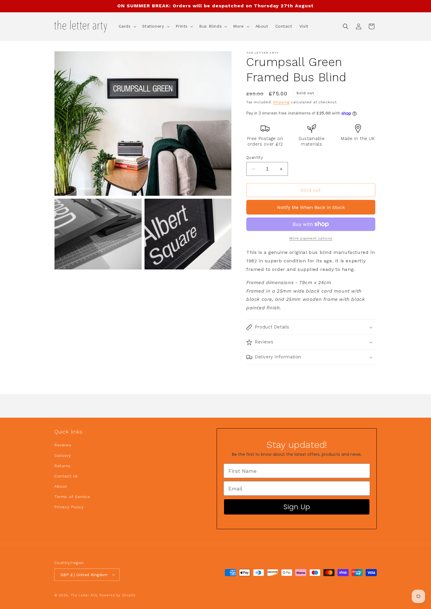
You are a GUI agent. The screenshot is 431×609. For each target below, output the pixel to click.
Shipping (281, 102)
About (60, 486)
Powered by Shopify (117, 595)
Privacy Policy (69, 507)
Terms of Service (72, 496)
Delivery (62, 455)
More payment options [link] (310, 238)
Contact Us (66, 476)
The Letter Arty (84, 595)
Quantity (254, 157)
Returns (62, 465)
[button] (127, 26)
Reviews (62, 445)
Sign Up (297, 507)
